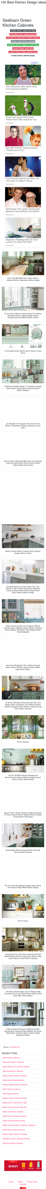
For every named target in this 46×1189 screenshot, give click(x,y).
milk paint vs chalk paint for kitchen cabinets (23, 38)
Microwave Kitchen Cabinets (13, 1062)
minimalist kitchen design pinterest (23, 34)
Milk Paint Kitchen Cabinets (13, 1071)
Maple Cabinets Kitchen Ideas (14, 1120)
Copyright (23, 1184)
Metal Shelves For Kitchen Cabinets (16, 1066)
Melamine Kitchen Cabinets (13, 1111)
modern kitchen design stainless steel (23, 52)
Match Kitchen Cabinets (12, 1089)
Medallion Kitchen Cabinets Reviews (16, 1138)
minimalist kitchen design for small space (23, 45)
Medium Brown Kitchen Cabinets (15, 1134)
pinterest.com (15, 1047)
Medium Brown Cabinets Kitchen (15, 1098)
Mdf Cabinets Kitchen (11, 1093)
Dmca (11, 1181)
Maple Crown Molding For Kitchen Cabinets (19, 1125)
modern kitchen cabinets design (23, 55)
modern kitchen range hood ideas (23, 31)
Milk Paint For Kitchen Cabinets (14, 1116)
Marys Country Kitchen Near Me (15, 1107)
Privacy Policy (32, 1181)
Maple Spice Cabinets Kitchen (14, 1129)
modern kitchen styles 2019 (23, 48)
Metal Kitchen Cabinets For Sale (15, 1102)
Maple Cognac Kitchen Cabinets (15, 1075)
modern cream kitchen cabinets (23, 41)
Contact (20, 1181)
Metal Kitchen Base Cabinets (13, 1080)
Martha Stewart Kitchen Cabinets (15, 1084)
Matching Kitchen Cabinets (13, 1143)
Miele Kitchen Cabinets (11, 1057)
